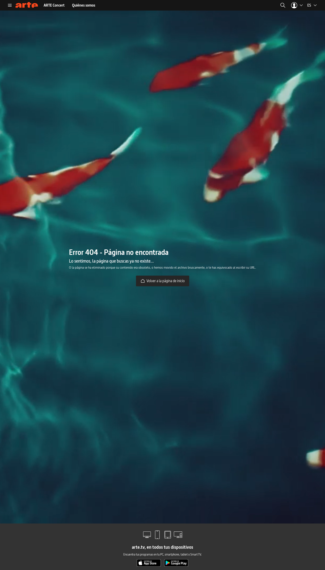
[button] (249, 5)
